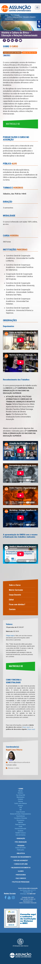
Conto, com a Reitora (20, 803)
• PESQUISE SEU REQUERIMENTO (20, 857)
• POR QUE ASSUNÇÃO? (20, 860)
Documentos (20, 820)
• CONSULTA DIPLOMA (21, 864)
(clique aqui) (31, 729)
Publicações (20, 850)
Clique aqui (10, 635)
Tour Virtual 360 (20, 795)
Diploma (20, 822)
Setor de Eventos (20, 835)
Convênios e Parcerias (20, 818)
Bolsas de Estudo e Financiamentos (20, 814)
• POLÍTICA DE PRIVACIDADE (20, 882)
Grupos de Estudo (20, 848)
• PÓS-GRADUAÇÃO (20, 842)
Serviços (20, 805)
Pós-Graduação (15, 15)
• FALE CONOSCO (20, 878)
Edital (11, 599)
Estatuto (20, 799)
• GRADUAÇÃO (20, 838)
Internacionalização (20, 828)
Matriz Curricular (16, 590)
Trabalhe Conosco (20, 833)
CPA (20, 808)
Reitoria (20, 801)
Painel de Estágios (20, 824)
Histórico (20, 793)
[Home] (16, 8)
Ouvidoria (20, 831)
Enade (20, 826)
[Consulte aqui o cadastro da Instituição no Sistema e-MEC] (20, 918)
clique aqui (25, 727)
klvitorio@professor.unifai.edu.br (19, 762)
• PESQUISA (20, 845)
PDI (20, 810)
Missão (20, 791)
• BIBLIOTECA (20, 853)
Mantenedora (20, 797)
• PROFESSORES (20, 875)
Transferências (20, 816)
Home (6, 15)
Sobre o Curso (14, 585)
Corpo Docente (15, 595)
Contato (12, 609)
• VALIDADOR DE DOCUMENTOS (20, 868)
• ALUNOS (20, 871)
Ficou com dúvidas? (17, 604)
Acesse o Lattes (13, 768)
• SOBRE (20, 789)
